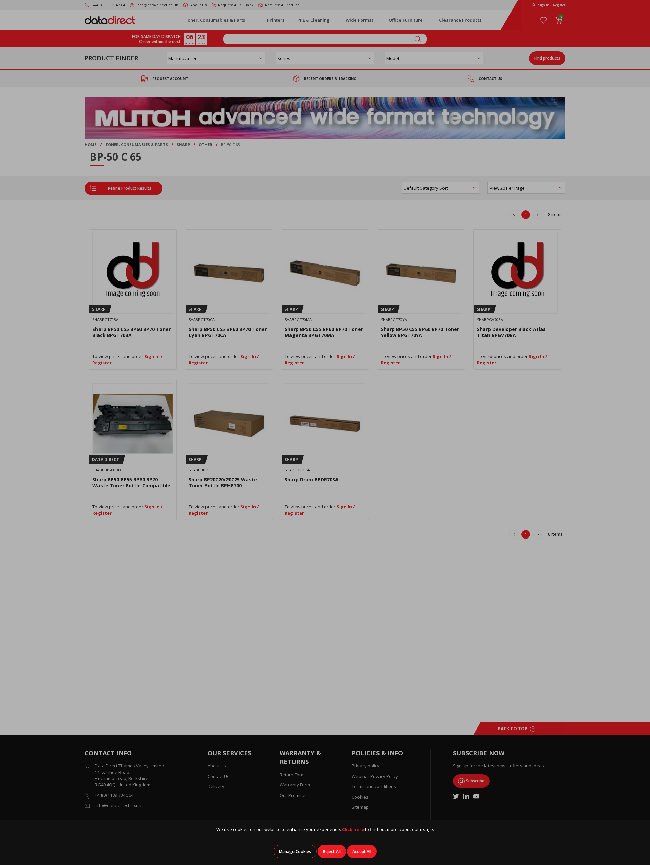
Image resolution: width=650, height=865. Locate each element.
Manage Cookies (295, 852)
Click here (353, 829)
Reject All (332, 852)
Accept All (361, 852)
